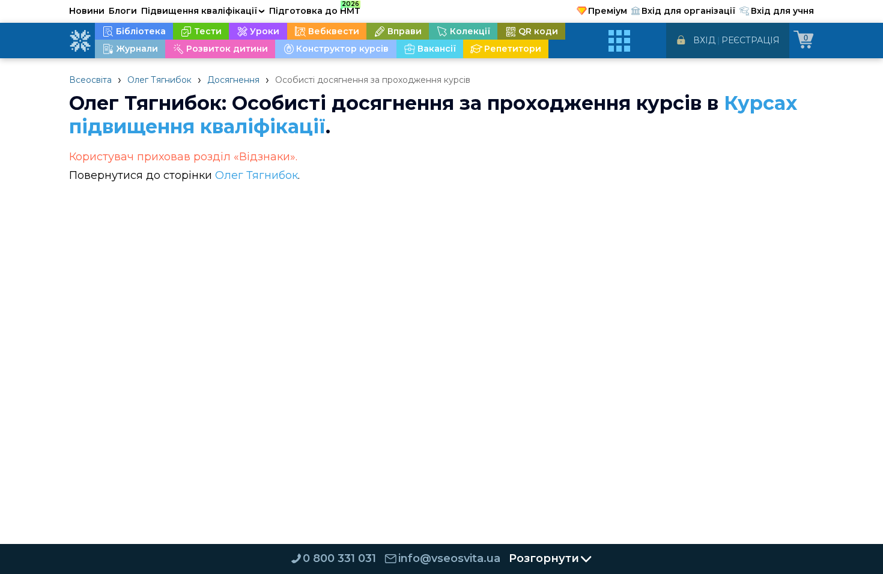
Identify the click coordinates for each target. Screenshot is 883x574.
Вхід (704, 40)
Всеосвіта (90, 79)
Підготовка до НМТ (314, 9)
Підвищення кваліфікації (203, 10)
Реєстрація (750, 40)
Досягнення (233, 79)
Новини (87, 10)
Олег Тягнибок (159, 79)
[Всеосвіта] (80, 41)
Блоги (123, 10)
